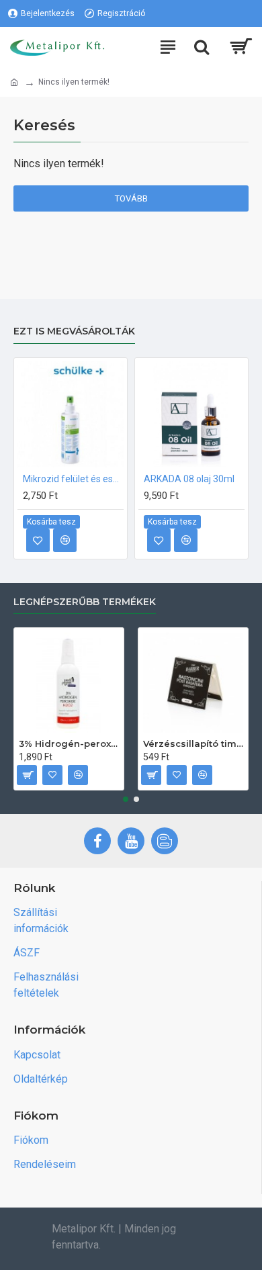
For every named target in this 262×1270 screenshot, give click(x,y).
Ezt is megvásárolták (74, 331)
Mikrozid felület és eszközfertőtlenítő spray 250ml (73, 478)
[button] (125, 799)
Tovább (131, 198)
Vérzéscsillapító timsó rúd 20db (193, 743)
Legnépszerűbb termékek (84, 602)
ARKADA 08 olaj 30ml (189, 478)
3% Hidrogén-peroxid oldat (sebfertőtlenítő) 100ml (69, 743)
